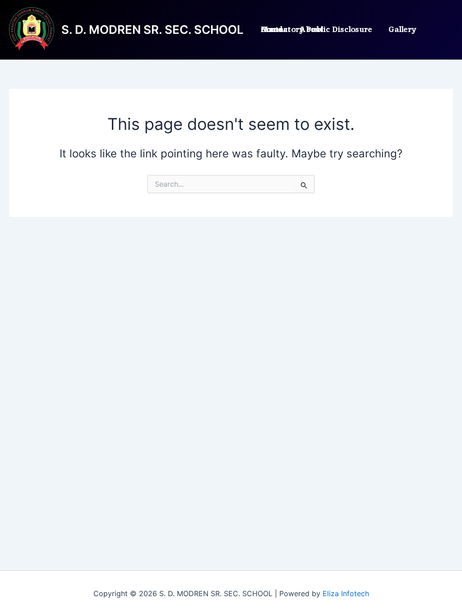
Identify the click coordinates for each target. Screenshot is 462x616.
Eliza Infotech (346, 593)
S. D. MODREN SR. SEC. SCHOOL (152, 30)
